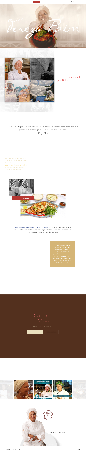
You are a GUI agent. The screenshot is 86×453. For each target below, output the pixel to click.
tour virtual (51, 332)
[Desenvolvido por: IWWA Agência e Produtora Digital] (78, 449)
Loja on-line (36, 2)
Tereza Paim (7, 2)
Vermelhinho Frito (26, 198)
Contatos (29, 2)
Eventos (23, 2)
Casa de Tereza (15, 2)
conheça (35, 331)
